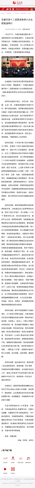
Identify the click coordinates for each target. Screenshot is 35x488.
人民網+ (13, 462)
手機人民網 (20, 462)
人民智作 (12, 473)
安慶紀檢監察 (26, 29)
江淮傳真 (16, 13)
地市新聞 (23, 13)
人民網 (2, 13)
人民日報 (5, 462)
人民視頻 (5, 473)
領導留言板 (28, 462)
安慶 (29, 13)
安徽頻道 (8, 13)
